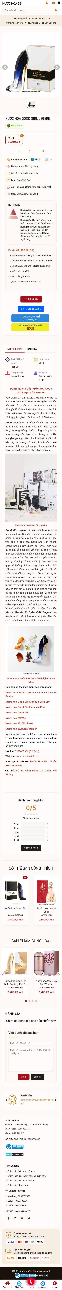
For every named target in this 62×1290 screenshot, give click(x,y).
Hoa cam (30, 223)
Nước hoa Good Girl (15, 908)
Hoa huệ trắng (39, 220)
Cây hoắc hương (38, 236)
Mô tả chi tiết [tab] (15, 349)
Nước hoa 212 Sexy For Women (46, 982)
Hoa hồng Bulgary (44, 223)
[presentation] (3, 974)
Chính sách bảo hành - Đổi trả (21, 1180)
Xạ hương (25, 236)
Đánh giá (32, 349)
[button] (5, 67)
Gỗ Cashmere (34, 233)
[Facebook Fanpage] (8, 1218)
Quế (38, 230)
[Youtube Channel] (22, 1218)
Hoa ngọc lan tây (39, 210)
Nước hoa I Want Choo (46, 910)
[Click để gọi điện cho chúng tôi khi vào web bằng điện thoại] (31, 1281)
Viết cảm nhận (31, 848)
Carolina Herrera (43, 397)
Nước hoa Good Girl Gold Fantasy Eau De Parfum (15, 984)
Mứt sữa (36, 227)
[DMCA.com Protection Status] (14, 1154)
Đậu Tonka (30, 230)
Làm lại (37, 1077)
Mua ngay (33, 299)
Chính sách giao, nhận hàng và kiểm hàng (27, 1176)
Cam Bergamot (38, 213)
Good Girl (38, 405)
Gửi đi (23, 1077)
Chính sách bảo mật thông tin (21, 1171)
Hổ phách (46, 233)
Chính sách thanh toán (18, 1185)
